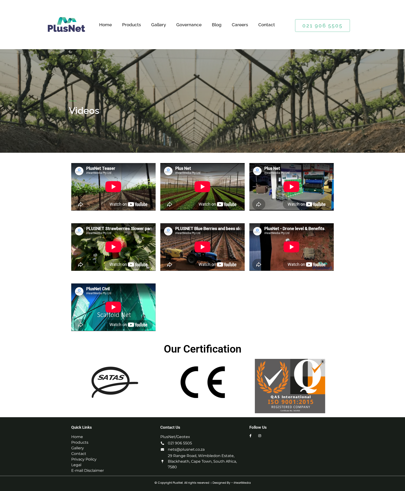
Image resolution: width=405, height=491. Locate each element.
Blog (216, 24)
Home (105, 24)
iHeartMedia (242, 483)
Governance (189, 24)
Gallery (158, 24)
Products (131, 24)
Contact (266, 24)
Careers (240, 24)
